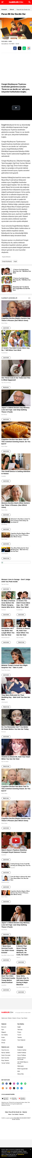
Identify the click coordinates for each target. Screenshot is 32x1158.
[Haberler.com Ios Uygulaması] (5, 1098)
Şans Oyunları (5, 1058)
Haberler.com (5, 1047)
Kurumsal (20, 1047)
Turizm (19, 1034)
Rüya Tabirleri (5, 1060)
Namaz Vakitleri (5, 1052)
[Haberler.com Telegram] (17, 1088)
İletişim (14, 1018)
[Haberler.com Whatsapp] (21, 1083)
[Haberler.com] (7, 1012)
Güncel (12, 9)
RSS (18, 1071)
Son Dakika (4, 1034)
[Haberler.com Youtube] (10, 1088)
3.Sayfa (3, 1040)
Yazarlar (19, 1037)
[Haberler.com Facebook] (6, 1083)
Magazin (3, 1032)
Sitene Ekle (20, 1074)
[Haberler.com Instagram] (14, 1083)
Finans (19, 1032)
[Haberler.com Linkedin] (17, 1083)
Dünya (3, 1042)
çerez (8, 1151)
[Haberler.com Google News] (2, 1083)
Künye (18, 1018)
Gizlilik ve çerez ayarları (7, 1118)
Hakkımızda (4, 1018)
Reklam (10, 1018)
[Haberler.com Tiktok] (14, 1088)
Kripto (3, 1037)
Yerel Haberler (21, 1040)
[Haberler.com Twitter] (10, 1083)
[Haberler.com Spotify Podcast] (25, 1083)
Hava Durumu (5, 1050)
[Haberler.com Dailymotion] (21, 1088)
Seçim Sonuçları (5, 1055)
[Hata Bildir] (17, 1118)
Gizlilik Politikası (21, 1052)
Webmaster (20, 1066)
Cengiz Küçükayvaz (7, 261)
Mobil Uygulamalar (22, 1068)
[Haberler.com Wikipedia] (6, 1088)
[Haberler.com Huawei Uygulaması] (22, 1098)
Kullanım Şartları (21, 1050)
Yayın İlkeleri (24, 1018)
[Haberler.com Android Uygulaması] (13, 1098)
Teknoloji (19, 1029)
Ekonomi (3, 1027)
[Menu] (2, 2)
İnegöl (15, 261)
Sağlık (19, 1027)
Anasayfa (4, 9)
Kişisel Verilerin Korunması (21, 1058)
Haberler (3, 1024)
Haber (9, 1114)
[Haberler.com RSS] (2, 1088)
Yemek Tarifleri (5, 1063)
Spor (2, 1029)
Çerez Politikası (21, 1055)
